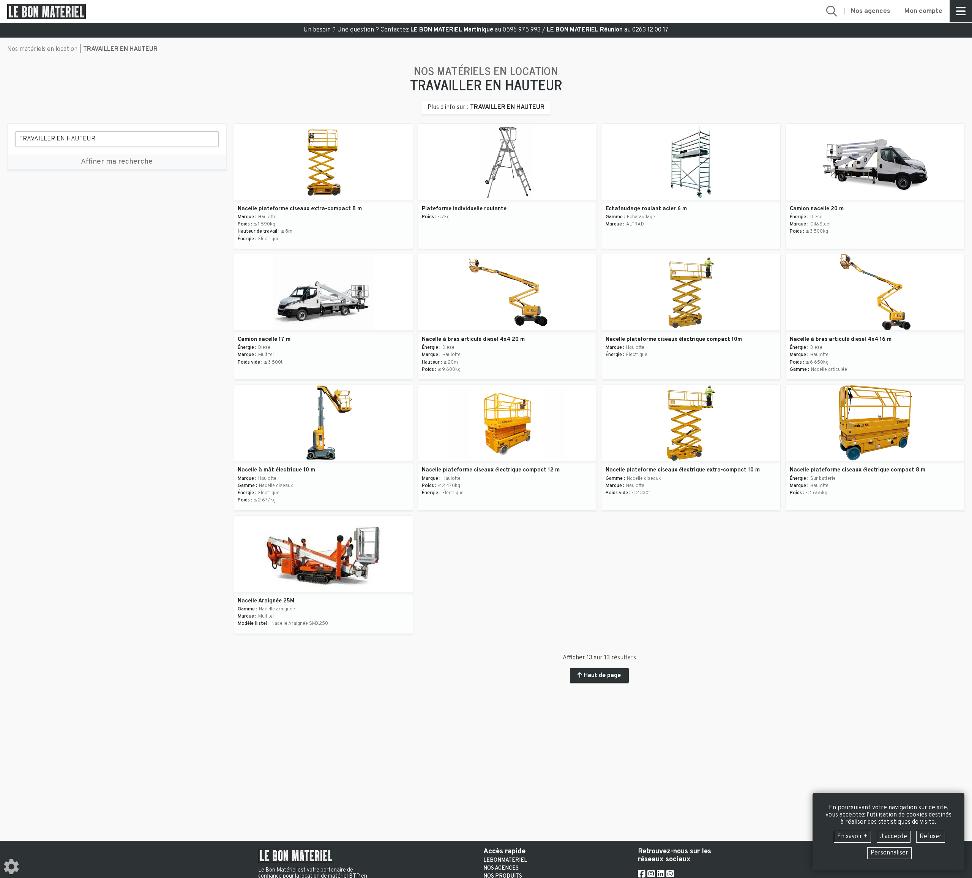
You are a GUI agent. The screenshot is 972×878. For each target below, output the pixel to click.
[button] (831, 11)
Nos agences (501, 868)
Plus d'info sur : (486, 107)
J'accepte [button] (893, 836)
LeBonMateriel (505, 861)
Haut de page (601, 675)
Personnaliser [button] (889, 853)
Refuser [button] (931, 836)
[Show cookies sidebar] (11, 866)
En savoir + (852, 836)
